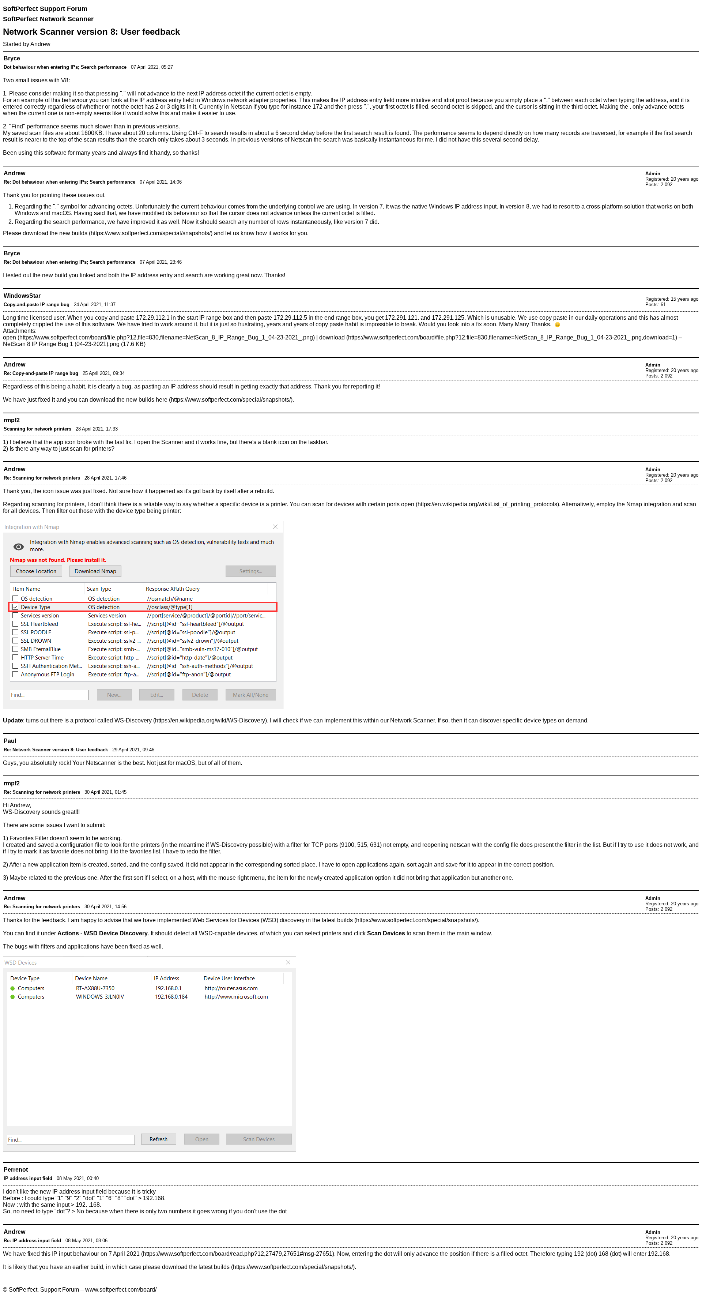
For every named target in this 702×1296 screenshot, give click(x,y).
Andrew (40, 44)
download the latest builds (196, 1267)
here (161, 400)
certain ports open (391, 504)
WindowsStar (22, 296)
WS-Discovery (133, 720)
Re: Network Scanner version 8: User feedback (56, 749)
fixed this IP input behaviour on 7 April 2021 (83, 1254)
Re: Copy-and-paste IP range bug (41, 373)
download (332, 337)
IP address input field (28, 1178)
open (9, 337)
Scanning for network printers (37, 429)
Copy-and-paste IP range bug (36, 304)
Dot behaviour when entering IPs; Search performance (65, 67)
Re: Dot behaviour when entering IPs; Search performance (69, 182)
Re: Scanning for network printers (42, 478)
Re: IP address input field (32, 1240)
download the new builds (55, 233)
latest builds (337, 920)
